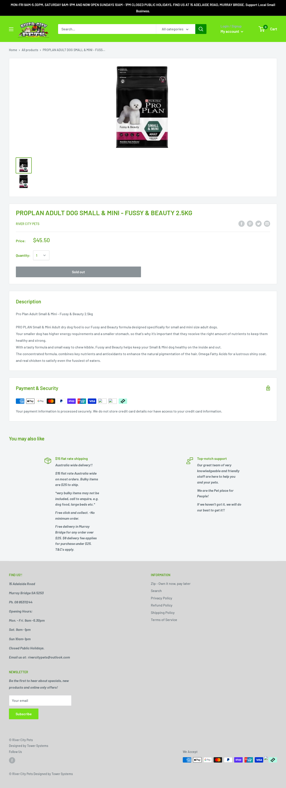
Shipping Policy (163, 612)
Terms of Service (164, 619)
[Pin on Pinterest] (250, 223)
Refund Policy (161, 605)
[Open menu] (11, 29)
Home (13, 50)
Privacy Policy (161, 598)
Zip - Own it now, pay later (171, 583)
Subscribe (24, 714)
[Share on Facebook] (241, 223)
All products (30, 50)
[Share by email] (267, 223)
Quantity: (23, 255)
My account (230, 31)
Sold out (78, 272)
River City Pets (27, 224)
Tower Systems (37, 746)
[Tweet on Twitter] (258, 223)
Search (156, 590)
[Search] (200, 29)
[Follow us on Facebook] (12, 760)
